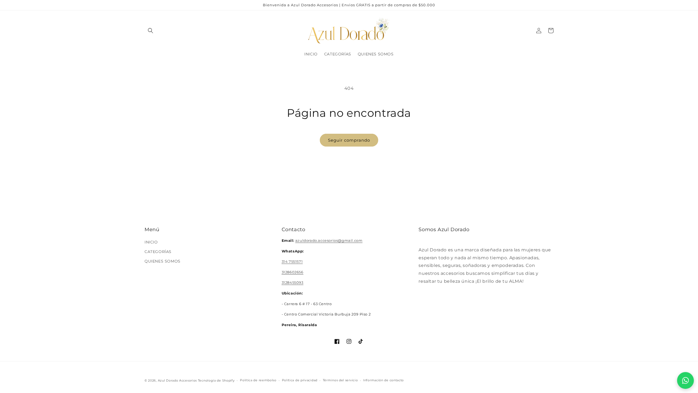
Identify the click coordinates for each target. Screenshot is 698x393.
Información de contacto (383, 380)
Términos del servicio (340, 380)
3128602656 (292, 272)
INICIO (151, 242)
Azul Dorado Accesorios (177, 380)
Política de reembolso (258, 380)
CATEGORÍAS (158, 251)
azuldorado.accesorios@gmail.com (329, 240)
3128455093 (292, 282)
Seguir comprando (349, 140)
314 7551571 (292, 261)
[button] (151, 31)
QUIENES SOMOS (162, 261)
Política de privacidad (299, 380)
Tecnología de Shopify (216, 380)
